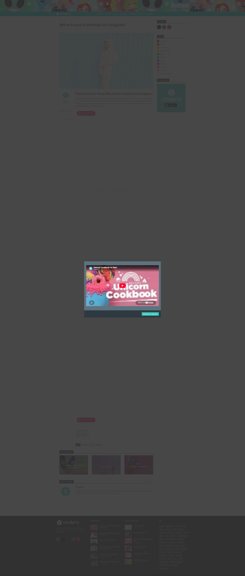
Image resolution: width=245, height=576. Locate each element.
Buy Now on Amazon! (150, 314)
